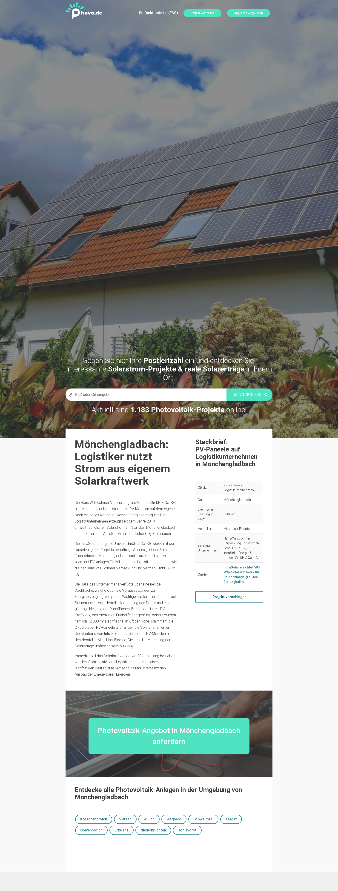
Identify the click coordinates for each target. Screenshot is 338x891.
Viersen (125, 819)
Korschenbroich (93, 819)
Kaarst (231, 819)
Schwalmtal (203, 819)
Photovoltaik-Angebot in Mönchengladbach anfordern (169, 736)
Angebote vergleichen (248, 13)
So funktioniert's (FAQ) (158, 13)
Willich (149, 819)
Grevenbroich (91, 830)
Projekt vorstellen (202, 13)
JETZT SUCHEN (247, 395)
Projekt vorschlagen (229, 597)
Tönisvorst (187, 830)
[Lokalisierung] (69, 394)
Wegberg (173, 819)
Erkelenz (122, 830)
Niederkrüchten (153, 830)
